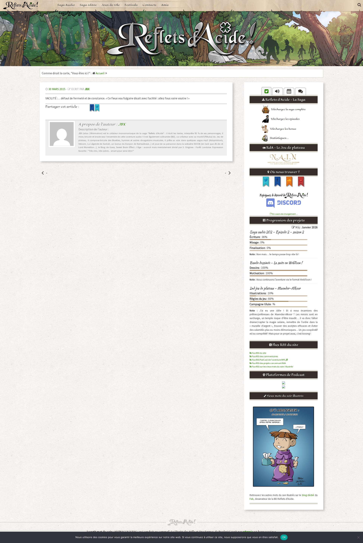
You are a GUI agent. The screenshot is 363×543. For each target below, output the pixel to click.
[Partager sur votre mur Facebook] (92, 111)
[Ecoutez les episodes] (277, 91)
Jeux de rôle (111, 5)
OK (284, 537)
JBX (87, 89)
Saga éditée (88, 5)
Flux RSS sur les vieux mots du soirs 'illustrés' (272, 366)
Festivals (131, 5)
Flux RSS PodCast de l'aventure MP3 (268, 359)
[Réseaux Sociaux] (266, 91)
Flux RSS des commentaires (264, 356)
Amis (165, 5)
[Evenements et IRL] (289, 91)
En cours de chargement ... (285, 213)
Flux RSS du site (258, 352)
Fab (252, 499)
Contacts (149, 5)
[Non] (358, 537)
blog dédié (308, 495)
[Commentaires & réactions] (300, 91)
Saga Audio (66, 5)
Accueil (100, 73)
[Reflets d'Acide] (21, 5)
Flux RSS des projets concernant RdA (268, 363)
